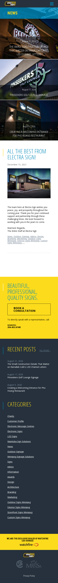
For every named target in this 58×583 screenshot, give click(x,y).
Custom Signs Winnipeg (18, 517)
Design (40, 236)
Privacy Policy (29, 576)
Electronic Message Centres (20, 426)
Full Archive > (45, 350)
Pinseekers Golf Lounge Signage (29, 92)
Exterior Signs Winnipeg (28, 240)
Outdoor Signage (21, 236)
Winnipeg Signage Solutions (20, 456)
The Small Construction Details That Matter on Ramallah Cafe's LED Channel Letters (29, 48)
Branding (11, 238)
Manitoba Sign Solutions (19, 441)
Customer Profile (15, 421)
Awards (11, 476)
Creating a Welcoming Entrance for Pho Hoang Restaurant (29, 131)
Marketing (22, 238)
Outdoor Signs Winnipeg (19, 502)
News (9, 236)
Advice (33, 236)
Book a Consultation (24, 309)
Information (13, 471)
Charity (10, 416)
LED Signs (12, 436)
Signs (9, 461)
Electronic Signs (14, 431)
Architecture (13, 487)
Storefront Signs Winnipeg (19, 512)
